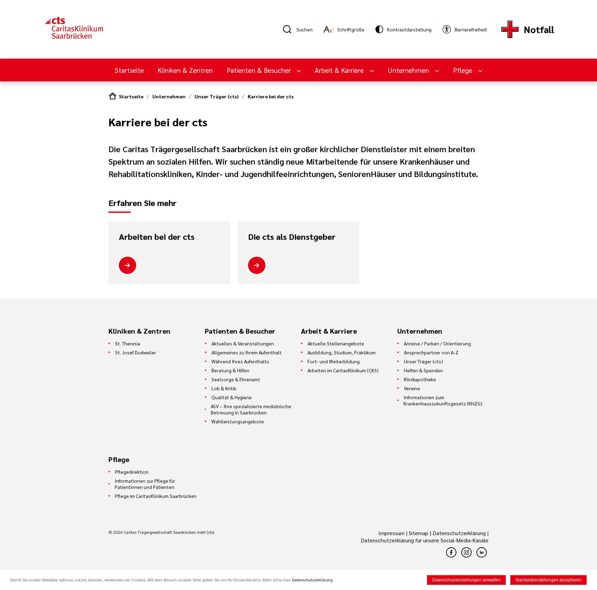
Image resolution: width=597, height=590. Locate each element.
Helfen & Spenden (423, 370)
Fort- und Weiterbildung (333, 361)
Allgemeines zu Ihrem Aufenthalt (246, 352)
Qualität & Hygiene (231, 397)
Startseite (129, 70)
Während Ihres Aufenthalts (240, 361)
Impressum (392, 533)
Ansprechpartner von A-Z (431, 352)
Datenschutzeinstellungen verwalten (466, 580)
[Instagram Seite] (466, 552)
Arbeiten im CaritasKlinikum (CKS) (343, 370)
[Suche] (289, 29)
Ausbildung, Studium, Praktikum (341, 352)
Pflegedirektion (132, 472)
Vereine (412, 388)
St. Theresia (127, 343)
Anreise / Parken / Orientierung (437, 343)
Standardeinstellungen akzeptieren (548, 580)
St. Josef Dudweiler (135, 352)
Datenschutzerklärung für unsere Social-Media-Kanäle (425, 540)
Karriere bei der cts (271, 96)
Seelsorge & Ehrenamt (235, 379)
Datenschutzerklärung (459, 533)
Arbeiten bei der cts (157, 237)
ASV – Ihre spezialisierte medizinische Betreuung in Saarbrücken (251, 409)
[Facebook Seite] (451, 552)
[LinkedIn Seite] (481, 552)
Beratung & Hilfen (230, 370)
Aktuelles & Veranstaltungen (242, 343)
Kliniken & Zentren (185, 70)
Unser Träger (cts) (217, 96)
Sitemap (418, 533)
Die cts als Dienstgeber (291, 237)
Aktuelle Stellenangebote (335, 343)
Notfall (539, 29)
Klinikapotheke (420, 379)
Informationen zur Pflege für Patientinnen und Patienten (145, 484)
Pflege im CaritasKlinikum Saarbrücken (156, 496)
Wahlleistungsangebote (237, 421)
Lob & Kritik (223, 388)
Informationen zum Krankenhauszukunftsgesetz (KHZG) (443, 400)
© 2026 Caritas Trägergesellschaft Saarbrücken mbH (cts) (161, 532)
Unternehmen (169, 96)
